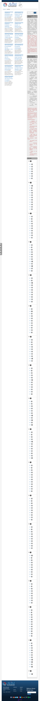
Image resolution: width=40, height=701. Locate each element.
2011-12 (30, 610)
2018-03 (30, 420)
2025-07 (30, 197)
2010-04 (31, 659)
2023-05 (31, 261)
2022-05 (30, 292)
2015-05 (30, 512)
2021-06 (30, 320)
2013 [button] (29, 552)
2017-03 (30, 453)
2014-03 (30, 548)
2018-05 (30, 415)
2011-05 (30, 626)
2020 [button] (29, 336)
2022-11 (30, 280)
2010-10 (30, 645)
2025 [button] (29, 182)
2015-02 (30, 517)
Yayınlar (14, 689)
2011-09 (30, 617)
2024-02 (30, 235)
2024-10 (30, 221)
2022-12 (30, 278)
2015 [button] (29, 495)
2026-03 (30, 173)
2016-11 (30, 467)
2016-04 (30, 484)
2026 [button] (29, 161)
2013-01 (30, 576)
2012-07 (30, 595)
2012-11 (30, 586)
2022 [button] (29, 275)
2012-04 (30, 600)
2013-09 (30, 562)
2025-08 (30, 195)
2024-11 (30, 218)
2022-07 (30, 287)
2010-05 (30, 657)
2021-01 (30, 332)
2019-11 (30, 370)
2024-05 (30, 230)
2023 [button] (29, 241)
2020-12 (30, 339)
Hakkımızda (15, 687)
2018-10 (30, 403)
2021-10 (30, 313)
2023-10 (30, 249)
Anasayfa (4, 9)
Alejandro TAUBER (7, 27)
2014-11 (30, 529)
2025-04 (30, 204)
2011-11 (30, 612)
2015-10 (30, 503)
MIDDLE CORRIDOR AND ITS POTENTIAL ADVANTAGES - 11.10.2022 (9, 58)
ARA (35, 12)
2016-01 (30, 491)
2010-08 (30, 650)
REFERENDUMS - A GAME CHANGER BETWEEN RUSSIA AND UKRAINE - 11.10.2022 (19, 58)
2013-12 (30, 555)
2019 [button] (29, 365)
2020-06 (30, 353)
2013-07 (30, 564)
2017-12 (30, 432)
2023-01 (30, 270)
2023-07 (30, 256)
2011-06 (30, 624)
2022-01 (30, 301)
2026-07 (30, 166)
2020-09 (30, 346)
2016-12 (30, 465)
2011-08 (30, 619)
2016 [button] (29, 462)
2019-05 (30, 384)
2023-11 (30, 247)
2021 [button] (29, 305)
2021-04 (30, 325)
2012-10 (30, 588)
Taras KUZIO (6, 70)
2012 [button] (29, 580)
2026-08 (30, 164)
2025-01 (30, 209)
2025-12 (30, 185)
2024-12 (30, 216)
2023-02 (30, 268)
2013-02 (30, 574)
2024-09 (30, 223)
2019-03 (30, 389)
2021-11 (30, 311)
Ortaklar (21, 689)
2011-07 (30, 621)
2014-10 (30, 531)
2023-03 (30, 266)
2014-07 (30, 538)
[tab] (32, 161)
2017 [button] (29, 429)
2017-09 (30, 439)
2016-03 (30, 486)
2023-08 (30, 254)
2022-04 (30, 294)
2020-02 (30, 360)
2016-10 (30, 470)
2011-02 (30, 633)
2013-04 (30, 569)
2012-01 (30, 602)
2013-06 (30, 567)
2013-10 (30, 560)
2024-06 (30, 228)
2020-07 (30, 351)
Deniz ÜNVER (6, 38)
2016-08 (30, 474)
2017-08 (30, 441)
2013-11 (30, 557)
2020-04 (31, 358)
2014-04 (30, 545)
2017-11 (30, 434)
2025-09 (30, 192)
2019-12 (30, 368)
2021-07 (30, 318)
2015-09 (30, 505)
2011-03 (30, 631)
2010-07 (30, 652)
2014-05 (30, 543)
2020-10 (30, 344)
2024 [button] (29, 213)
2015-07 (30, 510)
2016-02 (30, 488)
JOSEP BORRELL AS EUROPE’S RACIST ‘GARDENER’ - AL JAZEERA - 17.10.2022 (19, 15)
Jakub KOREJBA (17, 27)
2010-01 (30, 666)
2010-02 (30, 664)
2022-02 (30, 299)
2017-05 (30, 448)
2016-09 (30, 472)
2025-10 (30, 190)
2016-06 (30, 479)
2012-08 (30, 593)
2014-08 (30, 536)
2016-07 (30, 477)
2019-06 (30, 382)
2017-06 (30, 446)
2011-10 (30, 614)
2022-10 (30, 282)
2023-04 (30, 263)
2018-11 (30, 401)
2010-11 (30, 643)
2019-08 (30, 377)
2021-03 (30, 327)
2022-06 (30, 289)
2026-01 (30, 178)
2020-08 (30, 349)
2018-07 (30, 410)
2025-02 (30, 206)
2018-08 (30, 408)
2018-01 (30, 424)
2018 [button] (29, 398)
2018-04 (30, 417)
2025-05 (30, 202)
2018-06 (30, 413)
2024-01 (30, 237)
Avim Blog (8, 9)
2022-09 (30, 285)
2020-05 (30, 356)
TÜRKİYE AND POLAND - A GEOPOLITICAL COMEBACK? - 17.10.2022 (18, 26)
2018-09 (30, 406)
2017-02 (30, 455)
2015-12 (30, 498)
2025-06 (30, 199)
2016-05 (30, 481)
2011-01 (30, 635)
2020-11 (30, 342)
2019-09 (30, 375)
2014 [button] (29, 523)
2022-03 (30, 296)
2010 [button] (29, 640)
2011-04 (30, 628)
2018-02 (30, 422)
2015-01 (30, 519)
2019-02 (30, 391)
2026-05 (30, 171)
